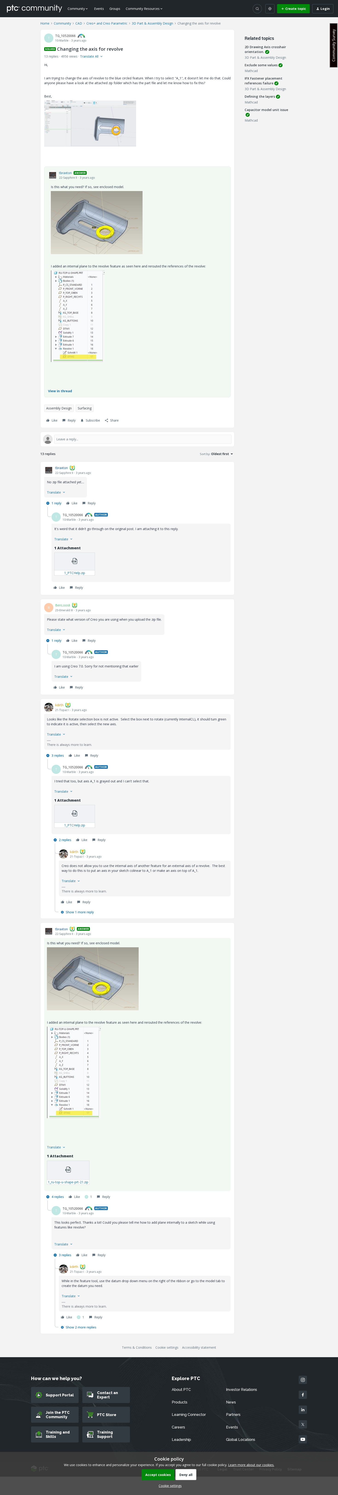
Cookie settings (166, 1347)
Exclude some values (261, 65)
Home (44, 23)
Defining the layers (260, 96)
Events (99, 8)
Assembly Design (59, 408)
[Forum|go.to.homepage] (34, 8)
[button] (293, 8)
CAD (78, 23)
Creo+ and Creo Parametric (106, 23)
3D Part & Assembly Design (152, 23)
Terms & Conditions (137, 1347)
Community (62, 23)
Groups (114, 8)
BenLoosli (62, 605)
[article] (137, 486)
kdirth (59, 705)
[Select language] (270, 8)
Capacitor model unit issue (266, 110)
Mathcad (251, 71)
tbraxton (65, 173)
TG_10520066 (65, 35)
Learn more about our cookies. (251, 1465)
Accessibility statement (199, 1347)
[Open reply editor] (137, 439)
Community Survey (333, 45)
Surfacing (85, 408)
